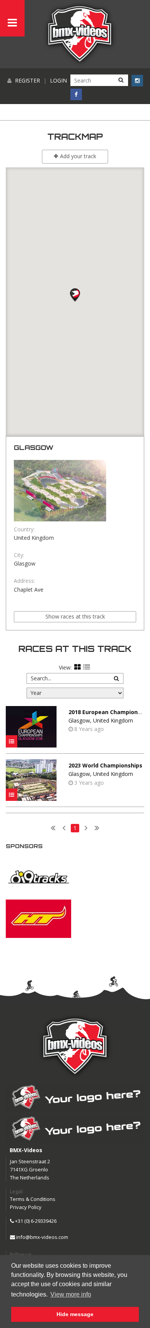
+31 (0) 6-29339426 (35, 1220)
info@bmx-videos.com (41, 1237)
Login (58, 80)
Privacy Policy (26, 1207)
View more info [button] (70, 1294)
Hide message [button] (75, 1314)
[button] (75, 293)
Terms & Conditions (32, 1199)
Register (27, 80)
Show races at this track (75, 616)
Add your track (78, 156)
